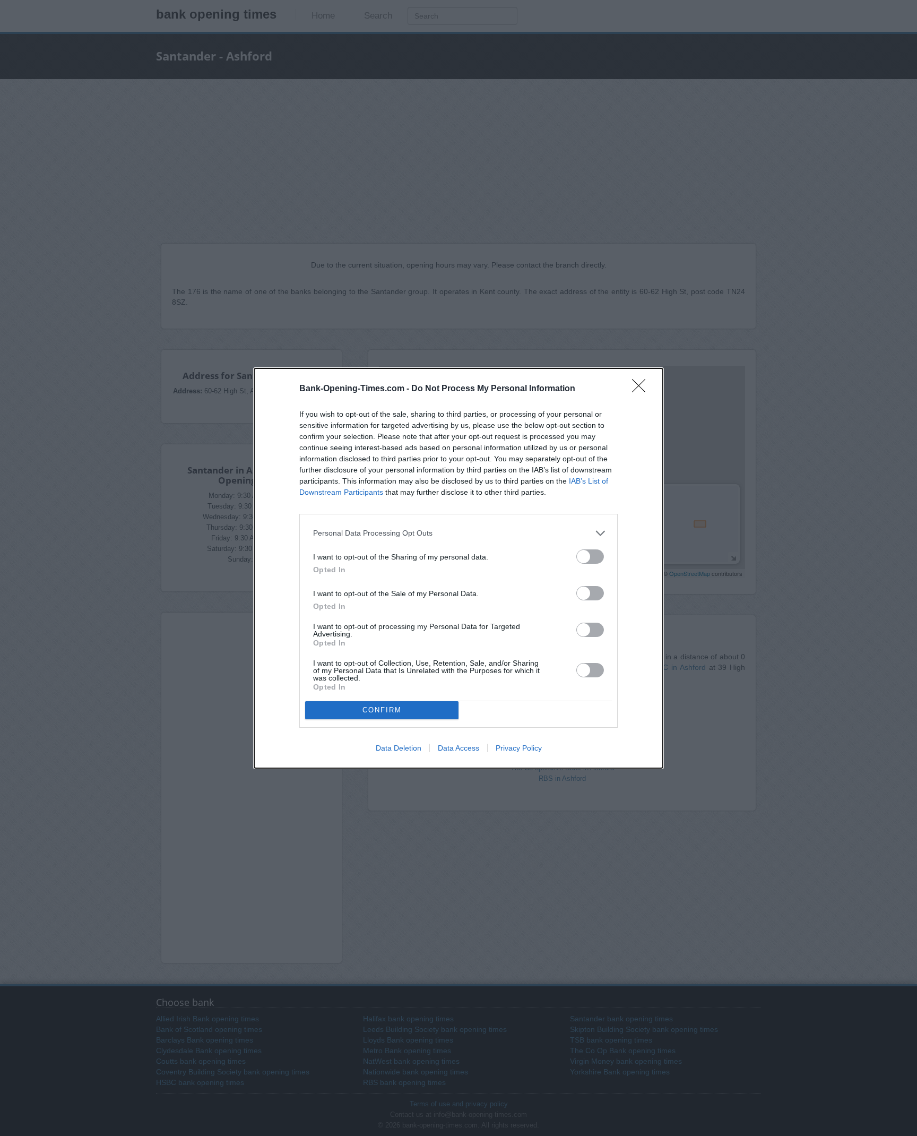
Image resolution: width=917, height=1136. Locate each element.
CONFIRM (382, 710)
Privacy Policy (519, 748)
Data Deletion (398, 748)
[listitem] (458, 533)
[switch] (590, 556)
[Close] (642, 389)
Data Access (458, 748)
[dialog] (458, 568)
